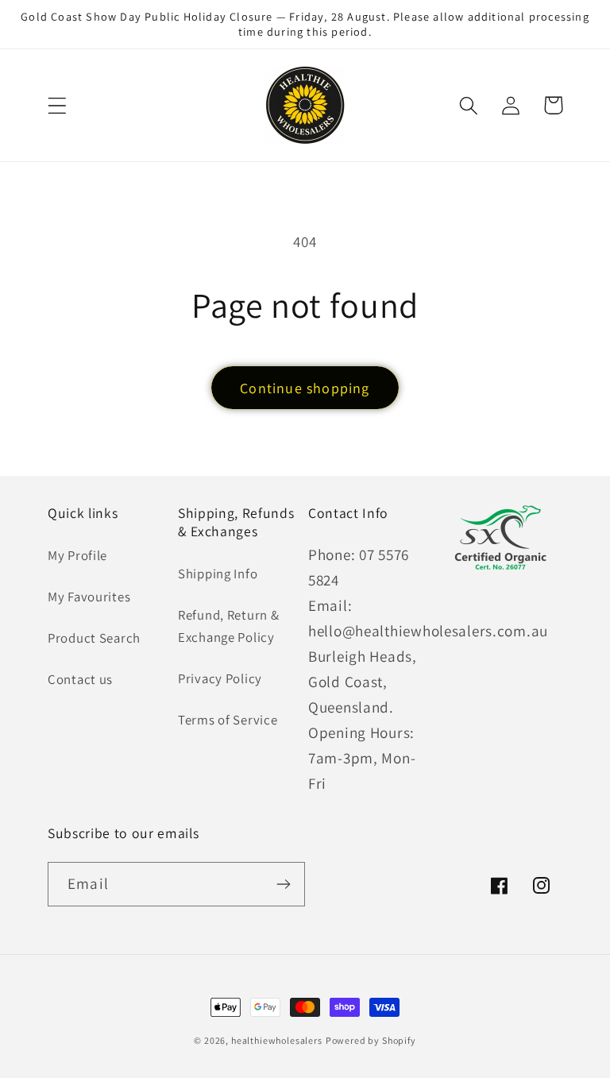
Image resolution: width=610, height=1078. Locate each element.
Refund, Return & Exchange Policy (229, 626)
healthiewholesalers (276, 1040)
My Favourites (89, 596)
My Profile (77, 555)
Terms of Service (228, 719)
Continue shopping (304, 388)
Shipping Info (217, 573)
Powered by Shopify (371, 1040)
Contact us (80, 679)
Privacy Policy (220, 678)
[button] (58, 105)
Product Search (94, 638)
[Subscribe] (283, 884)
